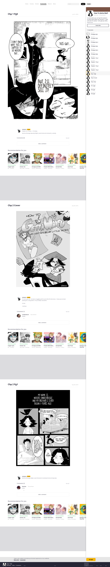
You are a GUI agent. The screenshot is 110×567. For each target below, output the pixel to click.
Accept (91, 559)
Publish (89, 4)
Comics (32, 3)
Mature (50, 3)
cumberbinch (25, 314)
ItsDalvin (24, 129)
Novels (37, 3)
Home (26, 3)
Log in (83, 4)
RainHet (24, 486)
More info (16, 560)
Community (43, 3)
